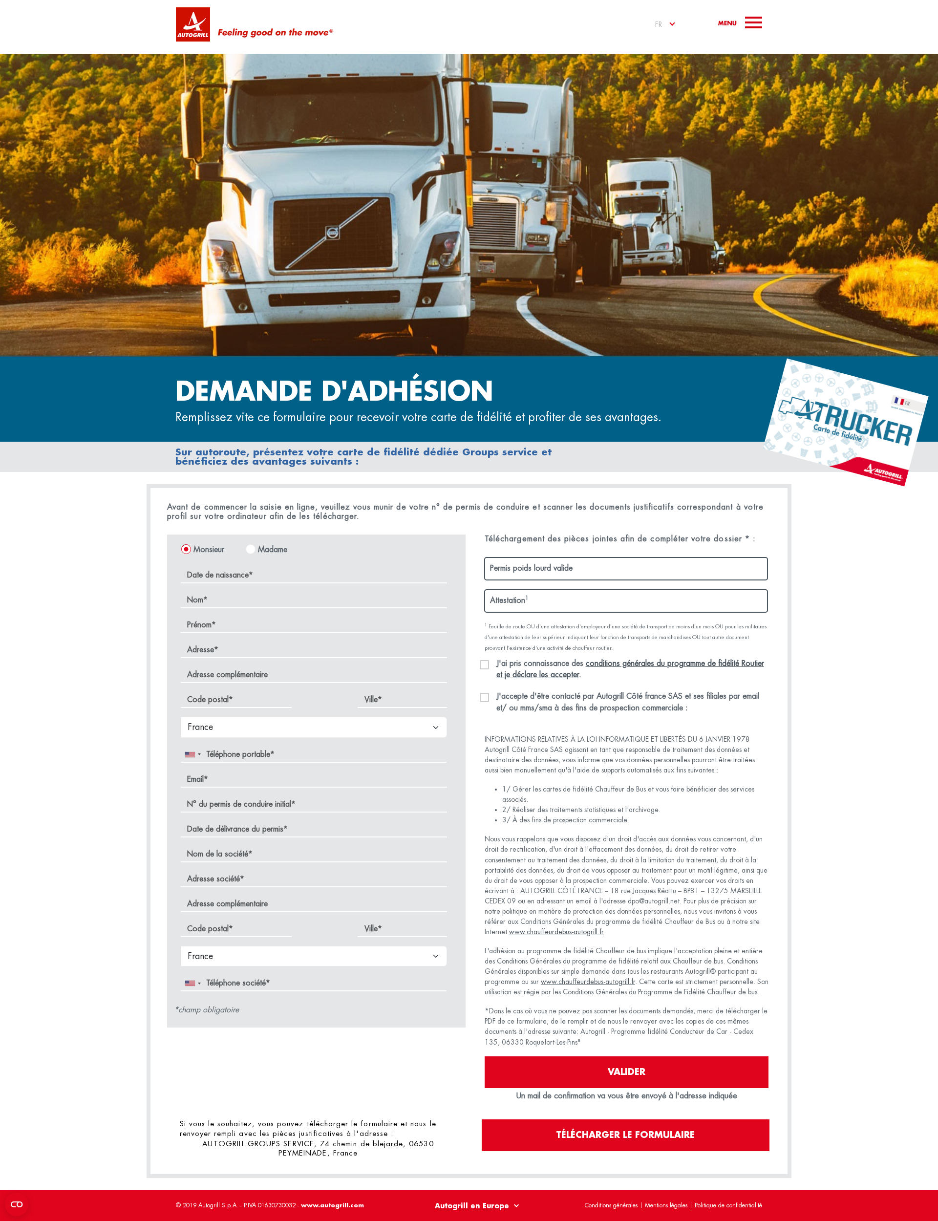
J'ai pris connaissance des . (630, 669)
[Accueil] (193, 24)
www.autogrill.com (332, 1205)
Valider (626, 1072)
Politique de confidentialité (728, 1205)
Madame (272, 550)
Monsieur (208, 550)
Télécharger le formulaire (625, 1135)
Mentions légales (666, 1205)
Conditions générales (611, 1205)
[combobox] (192, 754)
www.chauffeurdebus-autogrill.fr (556, 931)
